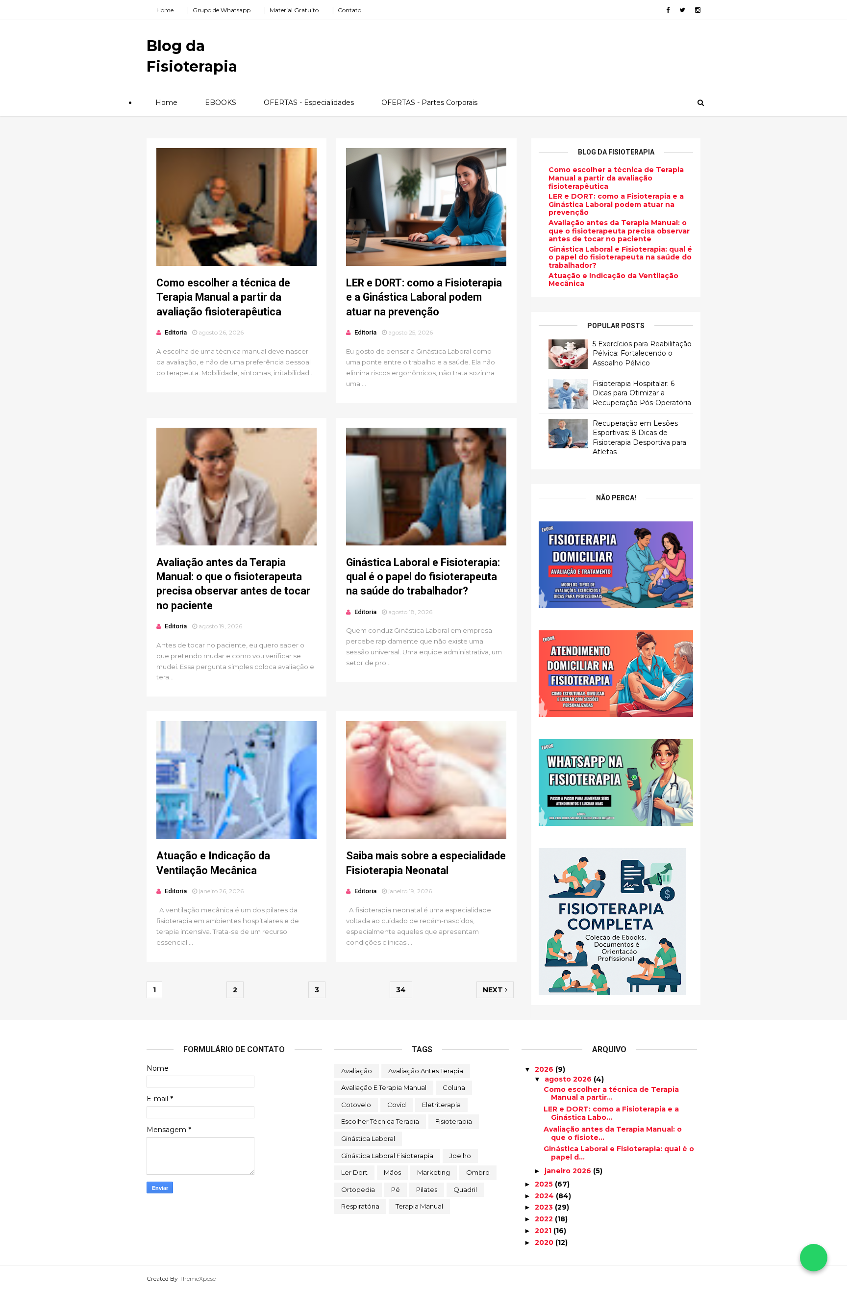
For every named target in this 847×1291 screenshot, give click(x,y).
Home (165, 10)
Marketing (433, 1172)
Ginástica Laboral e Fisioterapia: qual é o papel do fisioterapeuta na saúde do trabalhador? (423, 576)
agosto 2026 (569, 1079)
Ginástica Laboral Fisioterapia (387, 1156)
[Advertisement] (521, 51)
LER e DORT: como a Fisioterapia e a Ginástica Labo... (611, 1113)
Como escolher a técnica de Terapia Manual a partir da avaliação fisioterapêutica (223, 297)
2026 (545, 1069)
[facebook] (668, 10)
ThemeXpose (197, 1278)
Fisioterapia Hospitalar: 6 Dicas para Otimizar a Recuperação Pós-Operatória (642, 393)
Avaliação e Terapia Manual (383, 1087)
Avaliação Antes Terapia (425, 1071)
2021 (544, 1230)
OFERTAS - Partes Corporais (429, 102)
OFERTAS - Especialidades (309, 102)
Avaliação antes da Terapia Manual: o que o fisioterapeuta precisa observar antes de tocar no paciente (619, 231)
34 (401, 989)
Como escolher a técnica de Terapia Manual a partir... (611, 1093)
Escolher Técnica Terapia (380, 1121)
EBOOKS (220, 102)
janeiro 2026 (569, 1170)
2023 (545, 1207)
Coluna (454, 1087)
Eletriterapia (441, 1105)
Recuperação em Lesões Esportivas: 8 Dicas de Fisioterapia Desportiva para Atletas (639, 438)
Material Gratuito (294, 10)
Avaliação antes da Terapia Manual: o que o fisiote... (613, 1133)
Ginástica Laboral (368, 1138)
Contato (349, 10)
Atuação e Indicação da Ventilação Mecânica (613, 279)
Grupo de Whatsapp (221, 10)
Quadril (465, 1189)
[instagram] (697, 10)
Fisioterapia (453, 1121)
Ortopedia (358, 1189)
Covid (396, 1105)
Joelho (460, 1156)
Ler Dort (354, 1172)
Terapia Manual (419, 1206)
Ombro (478, 1172)
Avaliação (356, 1071)
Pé (395, 1189)
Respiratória (360, 1206)
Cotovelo (356, 1105)
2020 (545, 1242)
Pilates (426, 1189)
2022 (545, 1218)
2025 (545, 1184)
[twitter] (682, 10)
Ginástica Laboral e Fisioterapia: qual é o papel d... (619, 1153)
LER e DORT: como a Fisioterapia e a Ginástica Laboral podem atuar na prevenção (424, 297)
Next (494, 989)
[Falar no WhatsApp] (813, 1257)
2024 (545, 1195)
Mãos (392, 1172)
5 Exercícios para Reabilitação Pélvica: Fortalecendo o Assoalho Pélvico (642, 353)
